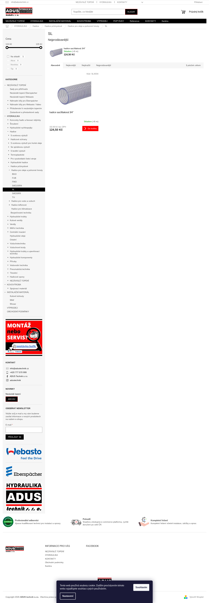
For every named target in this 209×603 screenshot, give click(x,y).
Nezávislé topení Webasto (22, 97)
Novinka (16, 64)
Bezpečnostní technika (21, 213)
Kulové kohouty (17, 296)
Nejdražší (86, 65)
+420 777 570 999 (18, 372)
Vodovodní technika (19, 265)
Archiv (11, 399)
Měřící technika (17, 228)
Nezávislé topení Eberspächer (23, 93)
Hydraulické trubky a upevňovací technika (25, 252)
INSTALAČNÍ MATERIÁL (18, 292)
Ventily (13, 224)
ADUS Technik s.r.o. (19, 376)
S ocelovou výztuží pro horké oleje (26, 143)
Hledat (131, 12)
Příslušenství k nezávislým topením (26, 108)
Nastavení (67, 596)
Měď (12, 300)
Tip (14, 69)
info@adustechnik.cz (19, 368)
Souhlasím (141, 587)
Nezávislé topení (13, 394)
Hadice (13, 131)
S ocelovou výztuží (19, 135)
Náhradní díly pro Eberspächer (24, 101)
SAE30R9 (16, 193)
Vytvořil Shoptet (196, 597)
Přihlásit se (14, 437)
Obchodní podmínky (54, 562)
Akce (15, 60)
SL (13, 189)
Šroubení (14, 124)
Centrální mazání (18, 232)
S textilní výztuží (18, 151)
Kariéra (48, 566)
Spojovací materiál (18, 288)
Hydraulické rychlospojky (21, 128)
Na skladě (17, 56)
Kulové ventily (16, 220)
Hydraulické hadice (19, 162)
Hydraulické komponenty (21, 257)
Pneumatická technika (20, 269)
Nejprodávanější (103, 65)
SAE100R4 (17, 185)
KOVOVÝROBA (14, 284)
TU (13, 197)
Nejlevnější (71, 65)
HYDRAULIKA (105, 2)
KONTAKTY (122, 2)
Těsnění (13, 273)
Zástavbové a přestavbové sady (24, 112)
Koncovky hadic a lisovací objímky (25, 120)
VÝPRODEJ (12, 308)
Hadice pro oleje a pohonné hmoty (27, 170)
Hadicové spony (17, 277)
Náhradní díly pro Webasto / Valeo (25, 104)
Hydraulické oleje (17, 236)
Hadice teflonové (19, 205)
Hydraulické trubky (18, 216)
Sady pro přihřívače (19, 89)
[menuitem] (15, 21)
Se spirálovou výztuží (20, 147)
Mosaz (13, 304)
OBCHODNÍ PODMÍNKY (18, 311)
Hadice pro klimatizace (21, 209)
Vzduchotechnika (17, 243)
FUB (14, 178)
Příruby (13, 261)
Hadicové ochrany (19, 139)
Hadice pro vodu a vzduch (23, 201)
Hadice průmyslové (19, 166)
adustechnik (15, 380)
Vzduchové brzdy (18, 247)
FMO (14, 182)
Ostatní (13, 239)
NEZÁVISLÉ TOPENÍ (85, 2)
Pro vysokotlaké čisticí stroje (23, 158)
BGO (14, 174)
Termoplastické (17, 155)
